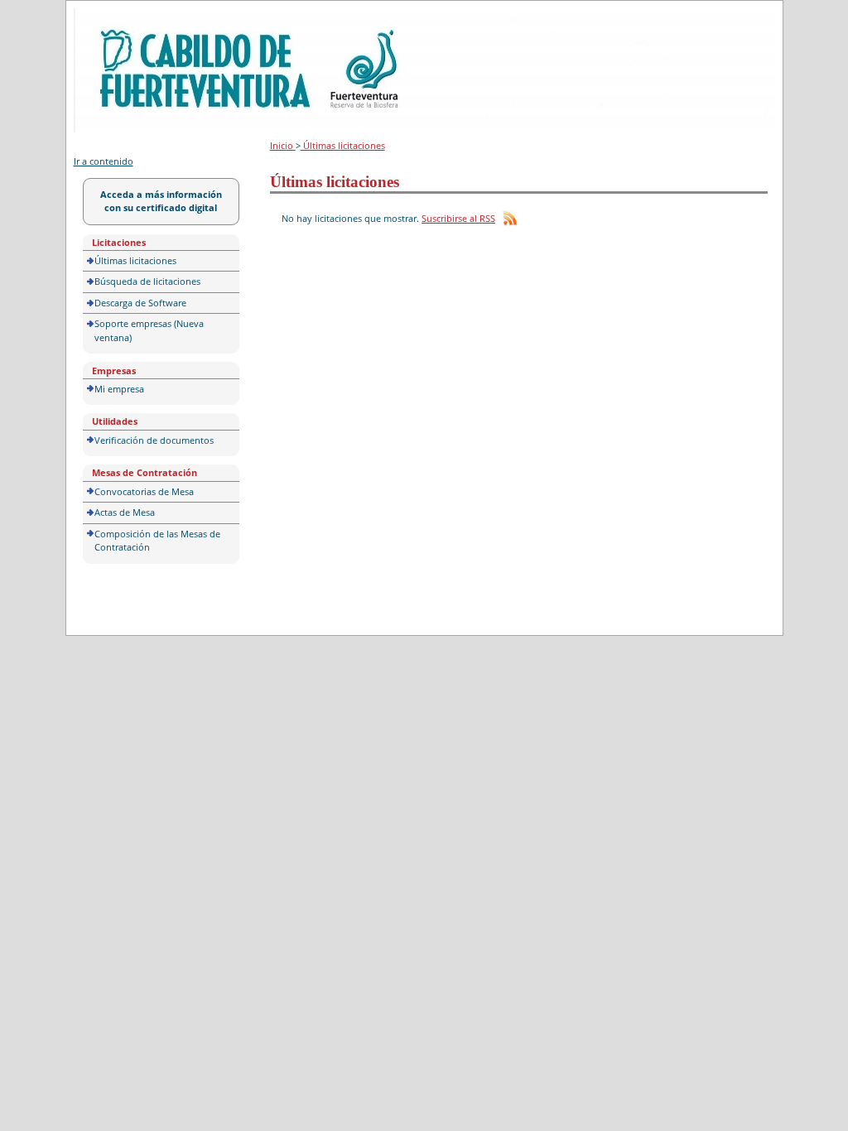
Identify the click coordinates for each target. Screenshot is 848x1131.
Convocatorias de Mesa (144, 491)
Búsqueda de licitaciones (147, 281)
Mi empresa (119, 389)
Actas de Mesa (124, 512)
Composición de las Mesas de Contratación (157, 540)
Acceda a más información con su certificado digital (161, 201)
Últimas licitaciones (135, 260)
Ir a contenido (103, 161)
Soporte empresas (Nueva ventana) (149, 330)
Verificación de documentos (154, 440)
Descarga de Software (140, 302)
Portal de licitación (125, 18)
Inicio (283, 145)
